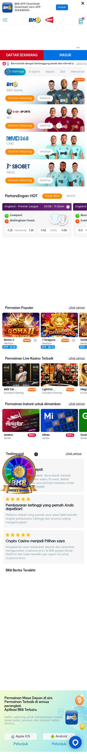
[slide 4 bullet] (81, 47)
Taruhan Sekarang (20, 98)
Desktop (45, 98)
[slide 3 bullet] (78, 47)
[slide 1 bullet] (72, 47)
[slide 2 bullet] (74, 47)
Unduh (62, 7)
